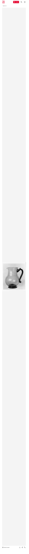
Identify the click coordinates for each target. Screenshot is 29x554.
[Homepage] (3, 2)
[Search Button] (21, 2)
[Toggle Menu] (25, 2)
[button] (14, 276)
